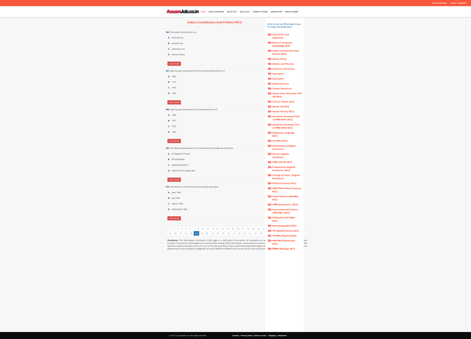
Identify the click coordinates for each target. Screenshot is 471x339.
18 (248, 229)
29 (170, 233)
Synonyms (278, 73)
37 (212, 233)
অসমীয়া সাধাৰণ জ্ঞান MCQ (282, 162)
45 (255, 233)
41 (234, 233)
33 (191, 233)
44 (250, 233)
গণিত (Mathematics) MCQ (285, 230)
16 (238, 229)
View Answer (174, 64)
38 (218, 233)
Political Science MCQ (284, 183)
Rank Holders (291, 12)
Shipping (272, 335)
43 (244, 233)
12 (218, 229)
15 (233, 229)
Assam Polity (279, 58)
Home (203, 12)
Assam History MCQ (283, 111)
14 (228, 229)
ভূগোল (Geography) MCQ (284, 225)
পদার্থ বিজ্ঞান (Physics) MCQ (284, 235)
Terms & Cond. (260, 335)
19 (253, 229)
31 (181, 233)
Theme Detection (281, 88)
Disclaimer (282, 335)
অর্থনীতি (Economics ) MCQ (285, 204)
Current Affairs (260, 12)
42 (239, 233)
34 (196, 233)
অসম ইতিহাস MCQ (279, 140)
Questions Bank (216, 12)
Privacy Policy (247, 335)
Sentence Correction (283, 68)
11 (213, 229)
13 (223, 229)
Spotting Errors (280, 83)
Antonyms (278, 78)
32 (186, 233)
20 (258, 229)
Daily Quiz (244, 12)
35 (202, 233)
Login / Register (458, 3)
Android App (276, 12)
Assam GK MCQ (280, 106)
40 (228, 233)
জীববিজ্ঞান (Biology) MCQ (283, 248)
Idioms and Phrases (283, 63)
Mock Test (232, 12)
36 (207, 233)
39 (223, 233)
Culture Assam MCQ (283, 101)
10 (208, 229)
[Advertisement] (284, 291)
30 (175, 233)
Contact (235, 335)
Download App (439, 3)
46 (261, 233)
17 (243, 229)
